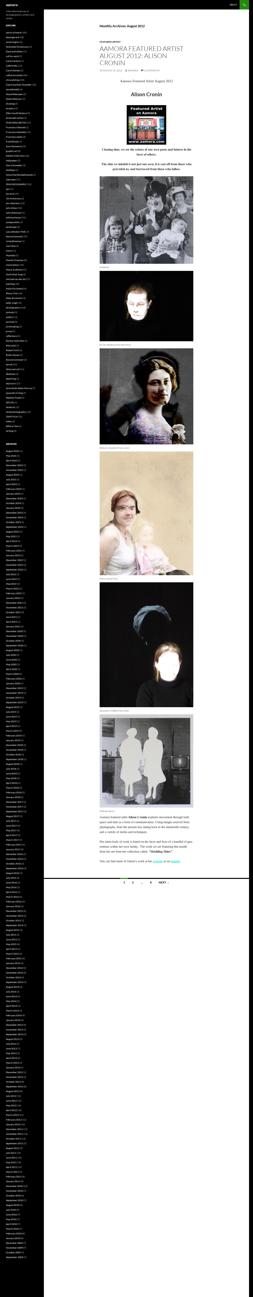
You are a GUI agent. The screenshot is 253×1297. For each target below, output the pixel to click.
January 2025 (13, 493)
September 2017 (14, 811)
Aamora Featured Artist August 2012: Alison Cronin (142, 55)
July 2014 (11, 991)
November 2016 (14, 858)
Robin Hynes (12, 354)
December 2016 (14, 854)
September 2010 (14, 1200)
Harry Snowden (14, 165)
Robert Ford (12, 350)
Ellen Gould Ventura (16, 113)
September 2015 (14, 925)
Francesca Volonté (15, 127)
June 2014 (11, 996)
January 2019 (13, 740)
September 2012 (14, 1086)
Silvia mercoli (13, 369)
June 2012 (11, 1100)
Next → (164, 882)
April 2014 (11, 1005)
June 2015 (11, 939)
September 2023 (14, 526)
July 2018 (11, 768)
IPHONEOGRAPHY (16, 184)
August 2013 (12, 1039)
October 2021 (13, 612)
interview (11, 179)
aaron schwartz (14, 32)
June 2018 (11, 773)
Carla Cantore (13, 60)
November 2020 (14, 635)
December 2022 (14, 560)
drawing (10, 103)
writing (9, 430)
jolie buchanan (13, 217)
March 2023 (12, 545)
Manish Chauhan (15, 260)
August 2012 (12, 1091)
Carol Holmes (13, 70)
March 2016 (12, 896)
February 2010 (14, 1233)
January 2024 (13, 507)
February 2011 (14, 1176)
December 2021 (14, 602)
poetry (9, 317)
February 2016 (14, 901)
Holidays (10, 170)
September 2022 (14, 569)
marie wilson (12, 264)
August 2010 (12, 1205)
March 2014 (12, 1010)
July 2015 (11, 934)
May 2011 (11, 1162)
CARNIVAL (11, 65)
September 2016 (14, 868)
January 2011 (13, 1181)
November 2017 (14, 806)
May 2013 (11, 1053)
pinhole (10, 312)
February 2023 (14, 550)
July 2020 (11, 654)
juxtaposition (13, 222)
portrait (10, 321)
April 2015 (11, 948)
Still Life (10, 402)
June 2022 (11, 579)
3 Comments (152, 70)
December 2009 (14, 1242)
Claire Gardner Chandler (18, 84)
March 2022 (12, 588)
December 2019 (14, 688)
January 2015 (13, 963)
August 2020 (12, 650)
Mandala (10, 255)
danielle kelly (12, 89)
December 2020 (14, 631)
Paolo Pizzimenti (14, 288)
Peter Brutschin (14, 298)
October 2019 (13, 697)
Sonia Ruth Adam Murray (19, 388)
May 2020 (11, 664)
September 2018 (14, 759)
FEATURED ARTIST (110, 41)
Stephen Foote (13, 397)
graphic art (11, 151)
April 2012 (11, 1110)
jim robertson (13, 203)
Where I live (12, 426)
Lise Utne (10, 245)
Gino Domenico (14, 146)
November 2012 (14, 1076)
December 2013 (14, 1024)
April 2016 (11, 892)
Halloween (11, 160)
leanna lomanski (14, 236)
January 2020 (13, 683)
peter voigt (11, 302)
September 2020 (14, 645)
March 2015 (12, 953)
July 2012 (11, 1095)
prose (9, 331)
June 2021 (11, 617)
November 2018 (14, 749)
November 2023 (14, 517)
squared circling (14, 392)
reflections (11, 336)
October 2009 (13, 1252)
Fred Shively (12, 141)
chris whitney (13, 79)
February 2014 (14, 1015)
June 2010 (11, 1214)
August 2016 (12, 873)
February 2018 (14, 792)
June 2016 (11, 882)
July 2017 (11, 820)
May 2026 (11, 455)
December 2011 (14, 1129)
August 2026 (12, 451)
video (9, 421)
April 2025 (11, 484)
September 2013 (14, 1034)
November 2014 (14, 972)
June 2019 (11, 716)
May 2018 (11, 778)
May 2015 (11, 944)
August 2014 (12, 986)
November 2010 (14, 1190)
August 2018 (12, 764)
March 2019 (12, 730)
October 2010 (13, 1195)
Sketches (10, 373)
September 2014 (14, 982)
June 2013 (11, 1048)
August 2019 (12, 707)
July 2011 (11, 1152)
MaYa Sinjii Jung (14, 274)
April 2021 (11, 621)
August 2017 (12, 816)
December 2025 (14, 465)
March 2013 (12, 1062)
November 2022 (14, 564)
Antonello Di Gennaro (17, 46)
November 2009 (14, 1247)
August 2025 (12, 474)
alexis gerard (12, 37)
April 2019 (11, 726)
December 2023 (14, 512)
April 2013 (11, 1058)
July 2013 (11, 1043)
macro (9, 250)
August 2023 (12, 531)
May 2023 (11, 536)
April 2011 (11, 1167)
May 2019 (11, 721)
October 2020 (13, 640)
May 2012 (11, 1105)
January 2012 (13, 1124)
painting (10, 283)
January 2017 (13, 849)
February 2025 (14, 488)
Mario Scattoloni (14, 269)
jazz (8, 189)
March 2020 (12, 673)
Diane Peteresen (14, 94)
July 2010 (11, 1209)
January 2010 (13, 1238)
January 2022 (13, 598)
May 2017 (11, 830)
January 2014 (13, 1020)
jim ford (10, 193)
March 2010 (12, 1228)
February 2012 (14, 1119)
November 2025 (14, 469)
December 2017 (14, 801)
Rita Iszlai (11, 345)
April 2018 (11, 782)
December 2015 (14, 911)
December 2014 (14, 967)
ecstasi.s (10, 108)
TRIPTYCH (11, 416)
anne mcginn (12, 42)
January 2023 (13, 555)
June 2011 (11, 1157)
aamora (12, 5)
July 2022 (11, 574)
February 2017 (14, 844)
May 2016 (11, 887)
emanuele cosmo (14, 117)
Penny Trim (12, 293)
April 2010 (11, 1224)
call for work (12, 56)
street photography (16, 411)
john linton (11, 207)
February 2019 (14, 735)
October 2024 (13, 503)
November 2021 (14, 607)
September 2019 (14, 702)
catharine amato (14, 75)
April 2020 (11, 669)
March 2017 (12, 839)
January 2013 (13, 1067)
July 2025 (11, 479)
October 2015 (13, 920)
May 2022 (11, 583)
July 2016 (11, 877)
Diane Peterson (14, 98)
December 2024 (14, 498)
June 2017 (11, 825)
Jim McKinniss (13, 198)
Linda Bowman (13, 241)
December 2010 (14, 1186)
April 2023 (11, 541)
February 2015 (14, 958)
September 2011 (14, 1143)
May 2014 (11, 1001)
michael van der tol (15, 279)
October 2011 (13, 1138)
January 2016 (13, 906)
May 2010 (11, 1219)
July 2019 (11, 711)
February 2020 (14, 678)
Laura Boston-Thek (15, 231)
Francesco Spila (14, 136)
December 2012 (14, 1072)
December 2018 (14, 745)
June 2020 (11, 659)
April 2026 (11, 460)
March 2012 (12, 1114)
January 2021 (13, 626)
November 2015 (14, 915)
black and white (14, 51)
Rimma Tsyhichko (15, 340)
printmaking (12, 326)
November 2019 (14, 692)
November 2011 (14, 1133)
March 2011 (12, 1171)
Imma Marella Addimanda (19, 174)
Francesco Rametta (16, 132)
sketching (11, 378)
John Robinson (14, 212)
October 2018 (13, 754)
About (233, 4)
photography (13, 307)
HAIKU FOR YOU (15, 155)
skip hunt (10, 383)
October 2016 (13, 863)
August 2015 (12, 929)
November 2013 (14, 1029)
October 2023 (13, 522)
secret (9, 364)
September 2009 (14, 1257)
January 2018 (13, 797)
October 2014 (13, 977)
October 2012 (13, 1081)
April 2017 (11, 835)
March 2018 (12, 787)
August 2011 (12, 1148)
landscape (11, 226)
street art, (11, 407)
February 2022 (14, 593)
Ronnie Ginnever (15, 359)
